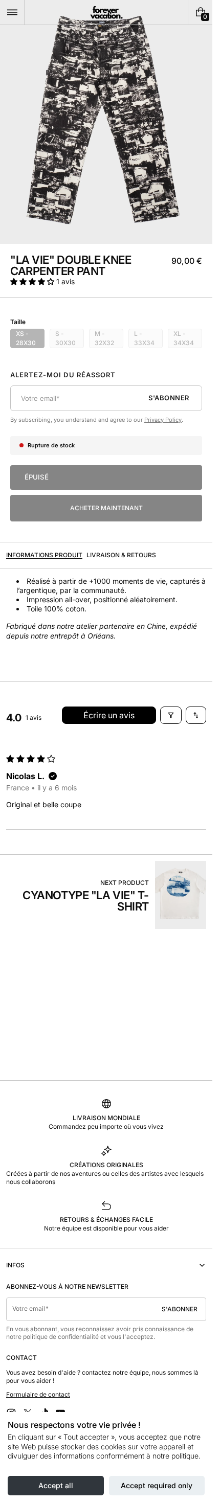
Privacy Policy (163, 419)
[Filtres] (171, 715)
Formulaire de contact (38, 1394)
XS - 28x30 (30, 339)
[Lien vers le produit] (106, 895)
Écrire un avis (109, 715)
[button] (12, 12)
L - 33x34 (148, 339)
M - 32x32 (109, 339)
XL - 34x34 (187, 339)
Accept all (55, 1485)
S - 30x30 (69, 339)
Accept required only (156, 1485)
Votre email (28, 1308)
